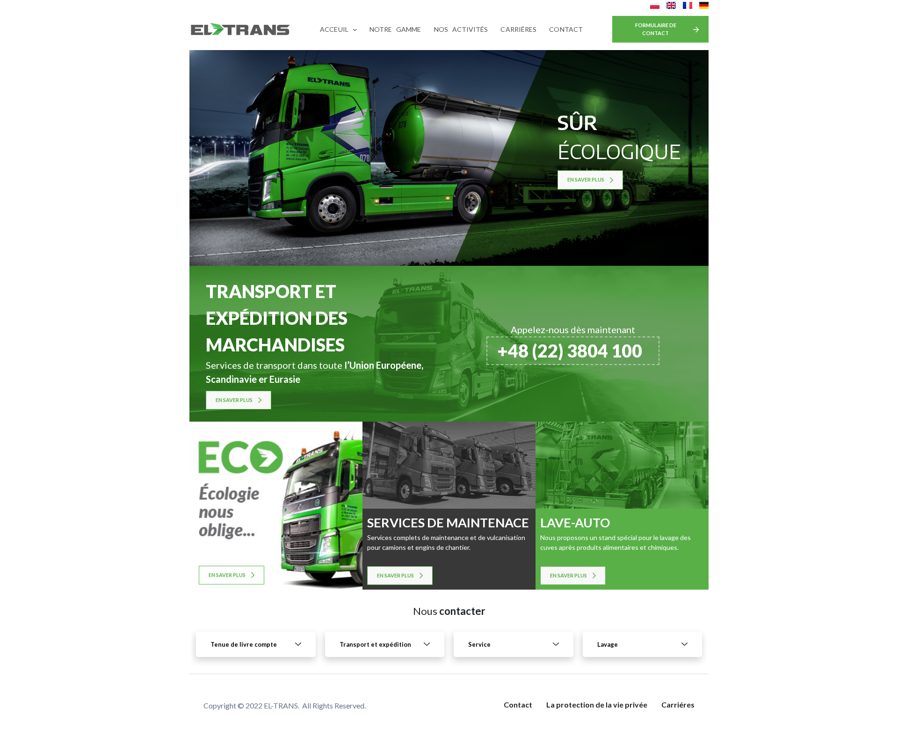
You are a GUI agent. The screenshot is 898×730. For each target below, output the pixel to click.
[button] (660, 29)
